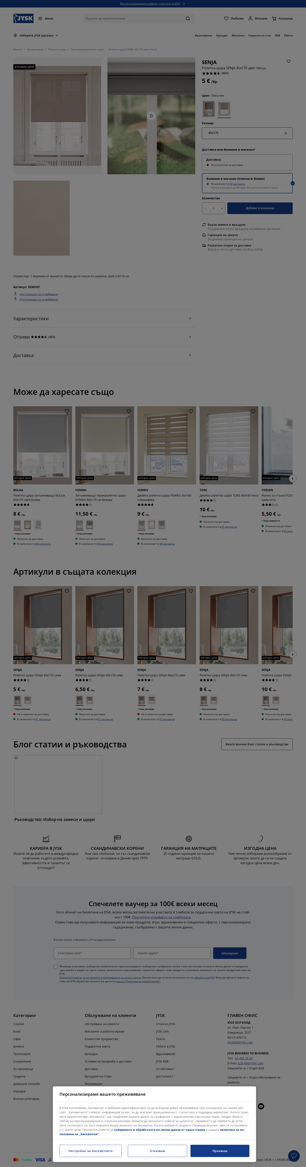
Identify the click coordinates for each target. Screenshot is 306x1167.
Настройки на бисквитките (90, 1151)
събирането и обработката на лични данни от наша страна (159, 1130)
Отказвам (157, 1151)
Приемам (220, 1151)
